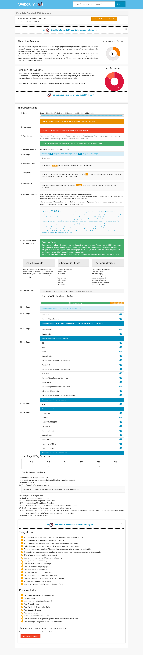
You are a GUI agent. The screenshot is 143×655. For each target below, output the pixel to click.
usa (58, 231)
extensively (116, 231)
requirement (51, 225)
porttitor (106, 225)
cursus (44, 227)
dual (85, 221)
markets (110, 215)
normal (44, 223)
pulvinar (72, 227)
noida (78, 212)
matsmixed (107, 229)
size (73, 221)
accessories (68, 217)
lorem (89, 227)
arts (63, 232)
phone (100, 231)
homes (44, 232)
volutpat (65, 227)
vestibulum (97, 225)
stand (78, 217)
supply (74, 217)
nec (117, 225)
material (117, 219)
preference (57, 225)
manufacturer (69, 212)
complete (63, 225)
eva (58, 221)
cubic (108, 219)
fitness (52, 217)
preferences (96, 223)
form (62, 223)
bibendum (85, 225)
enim (54, 229)
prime (102, 215)
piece (105, 223)
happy (74, 219)
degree (66, 221)
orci (119, 225)
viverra (47, 229)
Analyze (120, 4)
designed (44, 225)
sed (110, 225)
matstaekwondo (84, 229)
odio (89, 225)
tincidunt (61, 229)
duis (61, 227)
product (116, 217)
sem (92, 225)
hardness (61, 221)
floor (50, 231)
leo (96, 227)
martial (91, 219)
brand (54, 215)
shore (70, 221)
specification (110, 212)
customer (90, 215)
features (81, 221)
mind (112, 217)
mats (54, 211)
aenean (77, 227)
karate (61, 219)
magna (73, 229)
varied (73, 215)
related (119, 215)
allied (107, 231)
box (81, 217)
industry (56, 217)
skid (100, 221)
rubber (54, 221)
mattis (93, 227)
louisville (71, 231)
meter (77, 221)
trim (103, 223)
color (95, 217)
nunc (114, 227)
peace (109, 217)
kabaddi (55, 219)
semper (82, 227)
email (103, 231)
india (81, 212)
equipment (62, 217)
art (95, 219)
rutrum (51, 229)
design (99, 217)
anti (97, 221)
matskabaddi (93, 229)
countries (66, 219)
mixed (87, 219)
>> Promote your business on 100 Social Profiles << (70, 95)
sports (44, 217)
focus (105, 215)
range (77, 223)
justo (65, 229)
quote (117, 221)
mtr (111, 219)
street (91, 231)
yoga (51, 232)
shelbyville (63, 231)
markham (86, 231)
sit (120, 227)
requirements (96, 215)
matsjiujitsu (100, 229)
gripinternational (90, 212)
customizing (68, 215)
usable (94, 221)
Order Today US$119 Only (30, 636)
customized (69, 225)
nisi (69, 227)
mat (88, 221)
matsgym (113, 229)
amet (43, 229)
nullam (80, 225)
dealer (71, 219)
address (54, 231)
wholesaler (62, 212)
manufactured (105, 221)
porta (117, 227)
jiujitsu (82, 219)
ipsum (102, 225)
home (97, 212)
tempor (58, 227)
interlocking (46, 212)
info (85, 212)
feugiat (103, 227)
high (48, 223)
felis (57, 229)
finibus (114, 225)
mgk (94, 231)
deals (62, 215)
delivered (44, 219)
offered (111, 231)
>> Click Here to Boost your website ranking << (70, 524)
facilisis (48, 227)
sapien (77, 229)
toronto (82, 231)
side (90, 221)
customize (72, 223)
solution (75, 225)
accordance (84, 215)
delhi (75, 212)
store (59, 215)
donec (99, 227)
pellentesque (109, 227)
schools (67, 232)
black (50, 223)
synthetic (50, 221)
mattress (114, 223)
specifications (89, 223)
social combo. (73, 176)
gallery (118, 212)
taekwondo (45, 231)
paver (59, 223)
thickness (99, 219)
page (71, 232)
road (67, 231)
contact (44, 215)
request (111, 221)
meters (109, 223)
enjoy (105, 217)
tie (56, 215)
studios (55, 232)
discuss (85, 217)
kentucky (77, 231)
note (68, 223)
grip (48, 215)
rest (103, 217)
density (104, 219)
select (89, 217)
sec (97, 231)
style (92, 217)
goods (114, 215)
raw (113, 219)
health (48, 217)
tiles (65, 223)
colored (55, 223)
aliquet (69, 229)
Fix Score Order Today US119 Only (104, 19)
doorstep (50, 219)
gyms (48, 232)
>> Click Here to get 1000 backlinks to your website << (70, 30)
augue (85, 227)
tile (100, 223)
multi (50, 215)
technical (102, 212)
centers (60, 232)
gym (78, 219)
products (78, 215)
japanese (44, 221)
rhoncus (53, 227)
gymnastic (82, 223)
